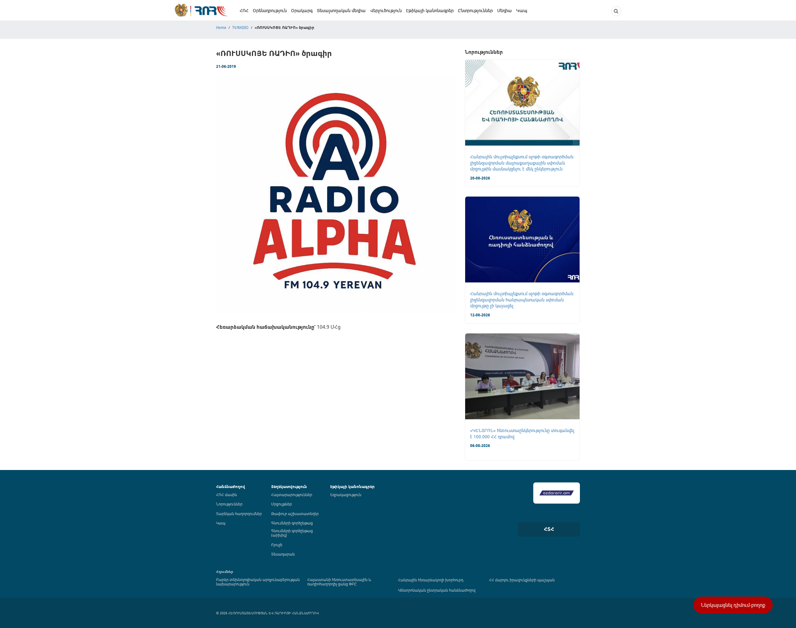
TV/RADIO (240, 27)
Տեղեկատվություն (289, 486)
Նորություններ (229, 504)
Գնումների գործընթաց (292, 523)
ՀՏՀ (549, 529)
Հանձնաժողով (230, 486)
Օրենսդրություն (270, 10)
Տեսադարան (283, 554)
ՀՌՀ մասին (226, 494)
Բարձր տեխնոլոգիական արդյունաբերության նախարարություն (258, 581)
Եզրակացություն (345, 494)
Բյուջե (276, 544)
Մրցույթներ (281, 504)
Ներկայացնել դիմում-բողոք (733, 605)
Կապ (521, 10)
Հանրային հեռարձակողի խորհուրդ (430, 580)
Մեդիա (504, 10)
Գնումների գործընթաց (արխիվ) (292, 532)
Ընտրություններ (475, 10)
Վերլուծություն (386, 10)
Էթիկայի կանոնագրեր (430, 10)
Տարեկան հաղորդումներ (239, 513)
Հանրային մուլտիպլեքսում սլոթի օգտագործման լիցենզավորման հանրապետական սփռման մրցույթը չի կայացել (521, 300)
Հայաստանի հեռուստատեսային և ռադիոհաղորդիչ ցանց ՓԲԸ (339, 581)
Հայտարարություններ (291, 494)
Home (221, 27)
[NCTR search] (616, 11)
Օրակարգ (301, 10)
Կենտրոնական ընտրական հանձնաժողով (436, 590)
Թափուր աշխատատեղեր (295, 513)
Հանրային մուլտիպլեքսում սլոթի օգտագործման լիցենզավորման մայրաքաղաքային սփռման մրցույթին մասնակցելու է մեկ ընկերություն (521, 163)
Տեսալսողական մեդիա (341, 10)
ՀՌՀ (244, 10)
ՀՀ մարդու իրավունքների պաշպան (522, 580)
